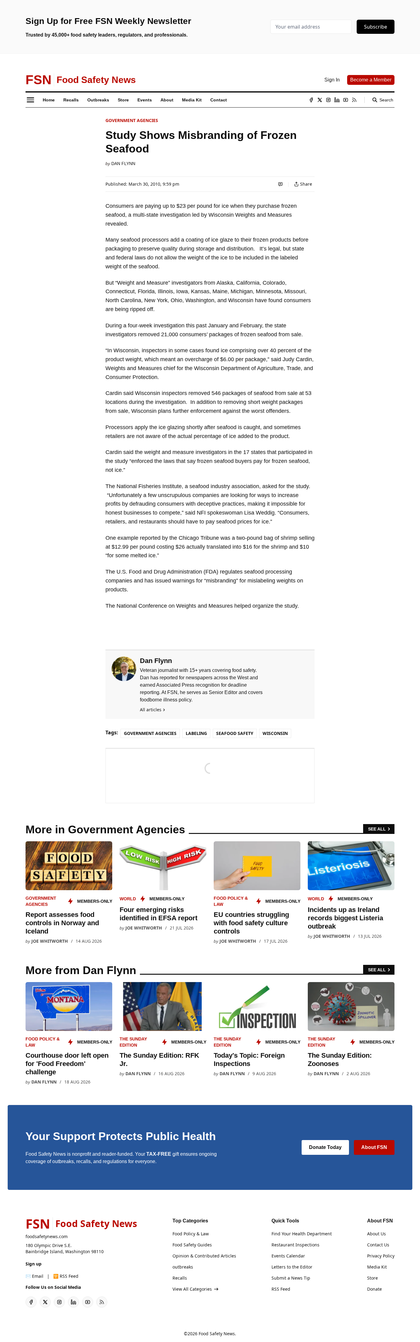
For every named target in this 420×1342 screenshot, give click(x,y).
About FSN (374, 1147)
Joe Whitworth (49, 941)
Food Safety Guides (192, 1245)
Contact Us (378, 1245)
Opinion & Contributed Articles (204, 1256)
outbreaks (182, 1267)
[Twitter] (320, 100)
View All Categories (192, 1289)
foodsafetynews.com (47, 1236)
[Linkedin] (337, 100)
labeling (196, 733)
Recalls (179, 1278)
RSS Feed (280, 1289)
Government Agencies (131, 120)
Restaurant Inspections (295, 1245)
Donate (374, 1289)
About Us (376, 1234)
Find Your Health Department (301, 1234)
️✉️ (34, 1276)
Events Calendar (288, 1256)
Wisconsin (275, 733)
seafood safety (234, 733)
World (128, 898)
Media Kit (377, 1267)
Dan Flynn (123, 163)
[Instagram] (328, 100)
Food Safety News (217, 1333)
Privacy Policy (380, 1256)
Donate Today (325, 1147)
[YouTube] (345, 100)
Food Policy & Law (190, 1234)
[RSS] (354, 100)
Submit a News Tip (290, 1278)
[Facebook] (311, 100)
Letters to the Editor (291, 1267)
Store (372, 1278)
